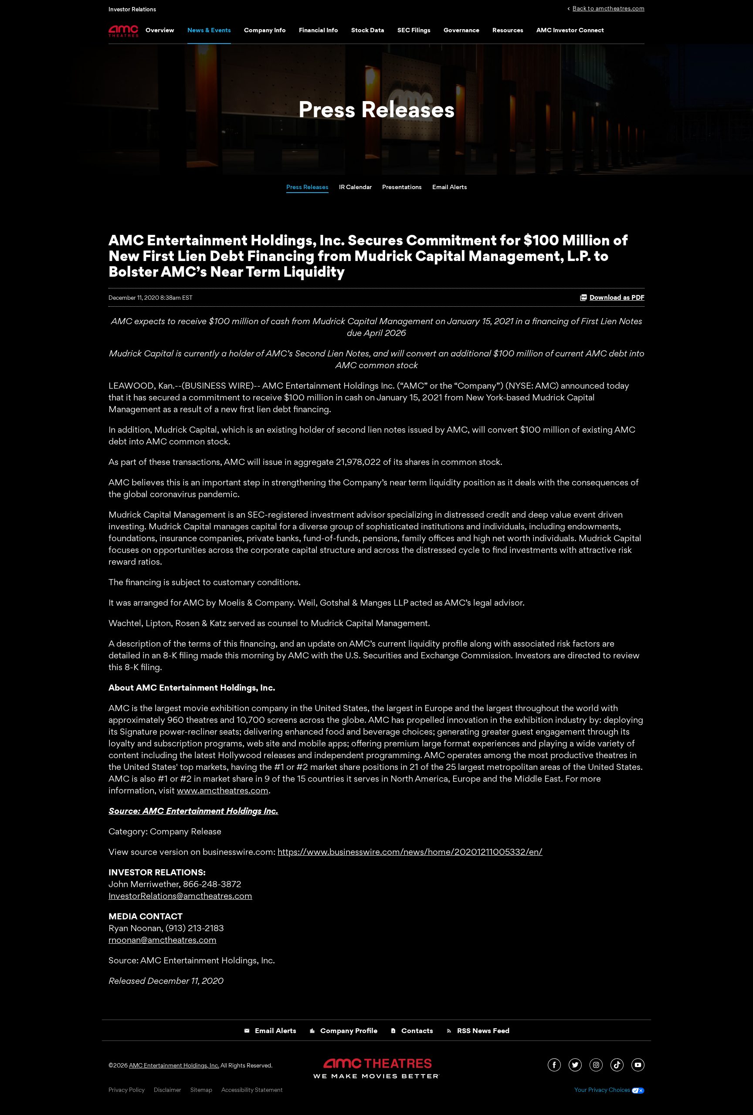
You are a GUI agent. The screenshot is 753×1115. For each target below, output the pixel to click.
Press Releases (307, 186)
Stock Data (367, 30)
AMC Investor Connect (570, 30)
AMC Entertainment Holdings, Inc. (174, 1065)
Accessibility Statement (252, 1090)
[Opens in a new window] (555, 1064)
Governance (461, 30)
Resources (507, 30)
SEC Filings (414, 30)
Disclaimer (167, 1090)
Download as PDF (617, 297)
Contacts (411, 1030)
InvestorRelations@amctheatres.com (180, 896)
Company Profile (343, 1030)
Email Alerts (449, 186)
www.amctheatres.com (222, 790)
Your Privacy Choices (602, 1090)
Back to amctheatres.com (608, 8)
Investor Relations (132, 9)
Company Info (265, 30)
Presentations (402, 186)
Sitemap (201, 1090)
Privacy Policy (127, 1090)
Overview (160, 30)
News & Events (209, 30)
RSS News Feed (477, 1030)
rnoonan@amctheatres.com (163, 940)
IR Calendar (355, 186)
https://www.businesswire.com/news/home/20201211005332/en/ (410, 852)
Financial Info (318, 30)
